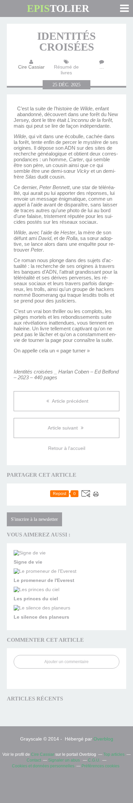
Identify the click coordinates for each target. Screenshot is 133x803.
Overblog (103, 739)
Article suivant (63, 428)
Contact (34, 760)
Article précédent (69, 401)
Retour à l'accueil (66, 448)
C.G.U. (94, 760)
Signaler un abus (64, 760)
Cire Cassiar (42, 754)
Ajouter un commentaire (66, 661)
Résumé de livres (66, 69)
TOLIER (58, 8)
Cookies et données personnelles (43, 766)
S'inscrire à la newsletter (34, 519)
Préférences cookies (100, 766)
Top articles (113, 754)
